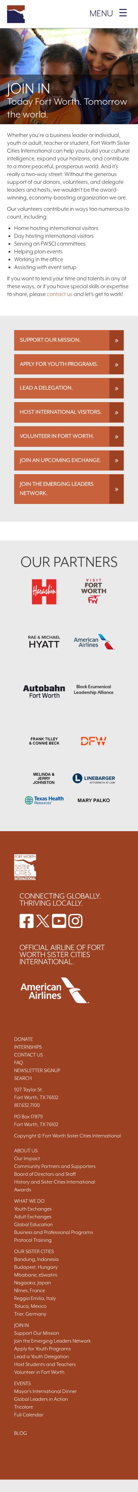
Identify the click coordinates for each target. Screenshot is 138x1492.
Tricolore (23, 1407)
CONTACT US (28, 1055)
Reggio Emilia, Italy (35, 1298)
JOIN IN (21, 1325)
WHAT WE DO (29, 1201)
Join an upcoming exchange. (60, 460)
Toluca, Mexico (30, 1306)
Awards (22, 1189)
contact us (60, 294)
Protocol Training (33, 1240)
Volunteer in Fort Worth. (57, 436)
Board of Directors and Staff (45, 1174)
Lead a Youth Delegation (41, 1356)
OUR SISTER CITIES (34, 1251)
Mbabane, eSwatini (35, 1275)
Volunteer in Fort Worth (39, 1372)
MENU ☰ (108, 13)
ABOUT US (26, 1150)
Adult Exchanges (32, 1216)
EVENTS (22, 1383)
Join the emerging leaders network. (56, 489)
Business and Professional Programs (53, 1232)
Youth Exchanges (33, 1209)
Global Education (33, 1224)
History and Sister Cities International (54, 1182)
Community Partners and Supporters (55, 1166)
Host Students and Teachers (45, 1364)
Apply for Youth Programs (42, 1348)
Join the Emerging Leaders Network (52, 1341)
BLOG (20, 1433)
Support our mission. (50, 340)
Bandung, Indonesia (36, 1259)
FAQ (18, 1062)
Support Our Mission (36, 1333)
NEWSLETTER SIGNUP (37, 1070)
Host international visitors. (61, 412)
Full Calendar (29, 1414)
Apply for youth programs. (59, 364)
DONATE (23, 1039)
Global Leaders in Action (41, 1399)
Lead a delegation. (46, 388)
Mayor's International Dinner (45, 1391)
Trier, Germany (30, 1314)
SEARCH (23, 1078)
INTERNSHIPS (28, 1047)
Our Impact (27, 1158)
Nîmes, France (29, 1290)
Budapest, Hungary (36, 1267)
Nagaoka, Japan (32, 1282)
